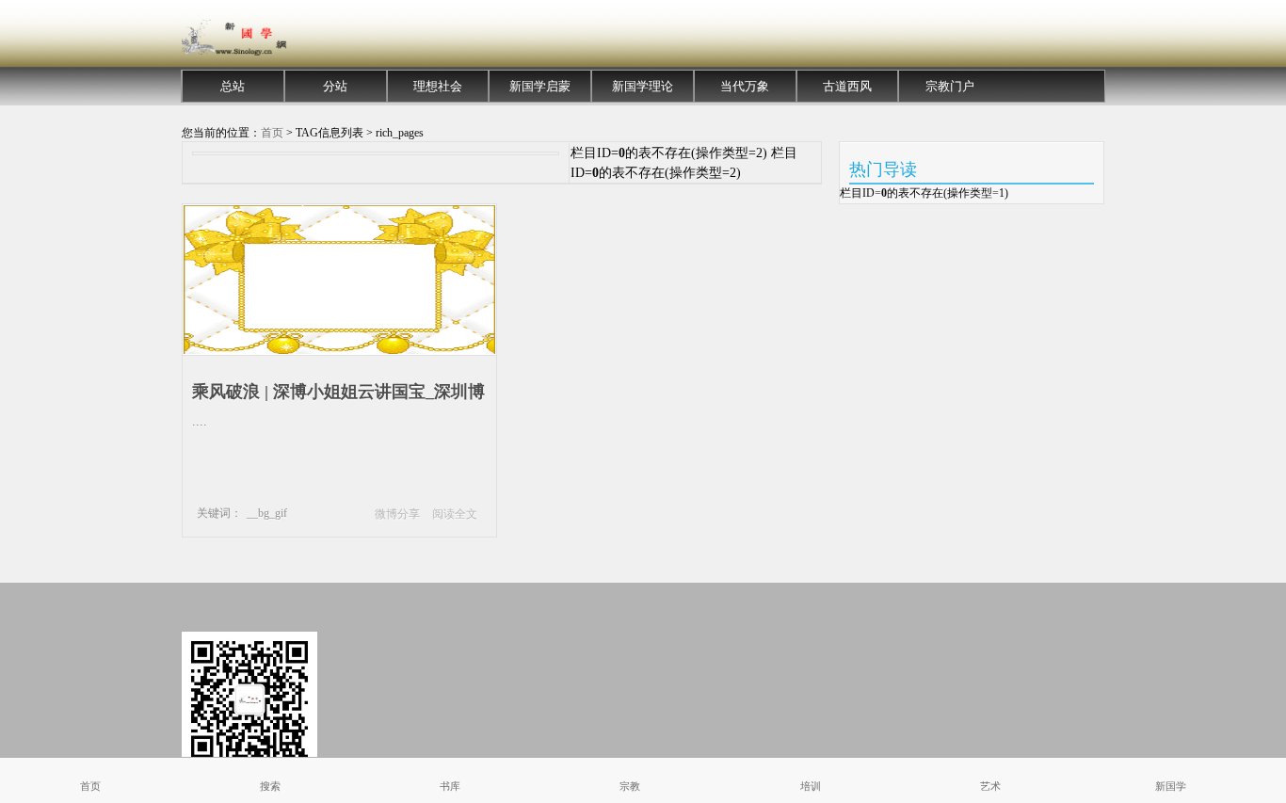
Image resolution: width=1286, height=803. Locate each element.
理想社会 (437, 86)
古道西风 (847, 86)
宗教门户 (949, 86)
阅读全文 (454, 514)
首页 (272, 132)
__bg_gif (267, 513)
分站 (335, 86)
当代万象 (744, 86)
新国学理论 (642, 86)
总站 (232, 86)
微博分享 (397, 514)
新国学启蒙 (540, 86)
